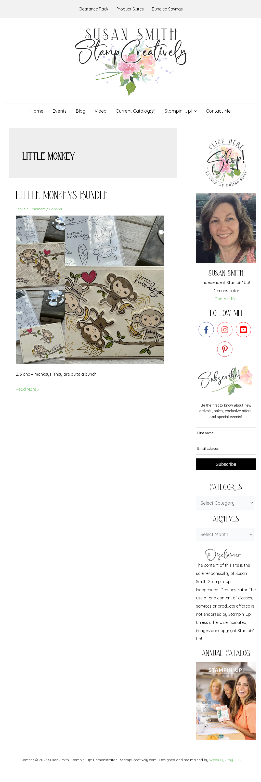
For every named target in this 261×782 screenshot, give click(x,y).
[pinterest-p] (226, 349)
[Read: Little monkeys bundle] (93, 289)
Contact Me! (226, 298)
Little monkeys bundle (62, 196)
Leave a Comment (30, 209)
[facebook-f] (207, 329)
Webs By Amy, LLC (225, 759)
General (55, 209)
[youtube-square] (244, 329)
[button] (194, 111)
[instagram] (226, 329)
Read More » (27, 389)
